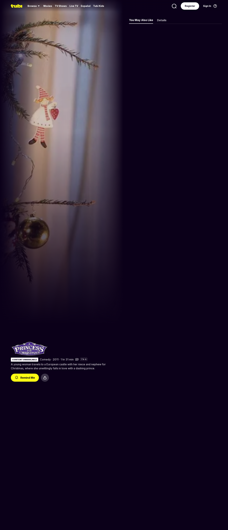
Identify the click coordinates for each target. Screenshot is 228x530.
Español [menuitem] (85, 6)
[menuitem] (34, 6)
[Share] (45, 378)
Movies (47, 6)
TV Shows (61, 6)
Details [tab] (161, 20)
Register (190, 6)
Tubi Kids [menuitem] (98, 6)
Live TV (73, 6)
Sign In (207, 6)
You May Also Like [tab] (141, 20)
